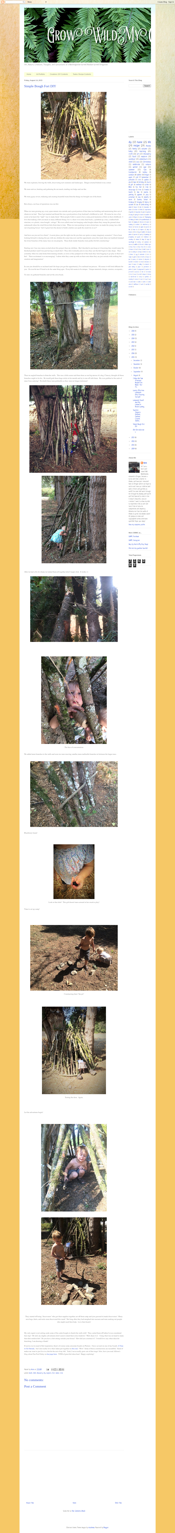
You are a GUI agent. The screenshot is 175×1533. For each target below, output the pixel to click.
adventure (143, 159)
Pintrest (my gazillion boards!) (138, 548)
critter (136, 209)
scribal (147, 185)
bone (130, 222)
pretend (131, 272)
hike (138, 192)
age (144, 167)
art (138, 154)
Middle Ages (148, 244)
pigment (139, 195)
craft (131, 154)
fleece (130, 227)
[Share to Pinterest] (63, 1369)
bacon (135, 207)
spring (136, 215)
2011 (133, 445)
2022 (133, 346)
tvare (141, 279)
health (131, 192)
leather (136, 262)
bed (136, 249)
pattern (149, 212)
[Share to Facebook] (60, 1369)
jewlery (134, 259)
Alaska (148, 146)
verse (130, 244)
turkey (139, 242)
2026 (133, 331)
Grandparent (133, 172)
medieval (139, 185)
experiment (148, 209)
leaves (130, 232)
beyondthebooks (144, 219)
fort (53, 1373)
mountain (138, 212)
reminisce (146, 237)
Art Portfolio (40, 74)
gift (132, 185)
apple (130, 177)
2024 (133, 339)
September (137, 372)
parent (136, 234)
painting (131, 195)
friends (146, 190)
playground (141, 269)
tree (61, 1373)
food (134, 156)
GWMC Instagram (134, 540)
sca (137, 162)
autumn (144, 149)
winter (135, 167)
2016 (133, 353)
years (130, 217)
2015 (133, 357)
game (142, 227)
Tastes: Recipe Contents (82, 74)
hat (129, 229)
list (135, 232)
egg (136, 254)
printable (132, 180)
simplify (146, 197)
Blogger (106, 1528)
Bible (130, 187)
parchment (146, 267)
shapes (144, 274)
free (139, 190)
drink (141, 209)
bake (134, 182)
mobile (143, 232)
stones (136, 279)
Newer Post (30, 1503)
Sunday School (142, 200)
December (137, 361)
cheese (142, 222)
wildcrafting (145, 205)
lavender (131, 262)
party (141, 234)
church (149, 182)
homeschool (145, 177)
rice (131, 274)
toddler (139, 175)
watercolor (133, 282)
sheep (149, 274)
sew (139, 197)
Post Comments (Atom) (78, 1511)
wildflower (136, 284)
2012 (133, 441)
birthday (141, 182)
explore (48, 1373)
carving (139, 252)
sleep (140, 277)
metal (142, 262)
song (131, 215)
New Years (133, 247)
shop (143, 239)
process (137, 272)
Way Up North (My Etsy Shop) (138, 544)
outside (131, 205)
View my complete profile (137, 525)
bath (137, 219)
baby (130, 151)
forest (136, 227)
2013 (133, 438)
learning (142, 151)
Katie (145, 463)
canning (134, 252)
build (30, 1373)
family (134, 149)
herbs (143, 257)
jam (129, 259)
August (136, 375)
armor (149, 247)
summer (132, 170)
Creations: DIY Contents (59, 74)
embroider (142, 254)
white (144, 282)
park (144, 212)
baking (131, 219)
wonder (147, 215)
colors (130, 209)
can (129, 252)
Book (135, 217)
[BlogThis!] (55, 1369)
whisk (139, 282)
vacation (146, 242)
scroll (139, 274)
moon (130, 264)
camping (135, 222)
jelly (148, 229)
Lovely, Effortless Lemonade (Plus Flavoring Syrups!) (138, 394)
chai (140, 207)
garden (132, 212)
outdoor (132, 159)
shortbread (133, 277)
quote (138, 237)
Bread (141, 244)
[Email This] (52, 1369)
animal (130, 207)
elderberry (146, 224)
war (150, 279)
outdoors (131, 175)
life (149, 142)
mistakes (147, 262)
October (136, 368)
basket (132, 249)
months (146, 192)
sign (148, 239)
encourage (132, 190)
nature (148, 164)
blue (140, 249)
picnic (135, 269)
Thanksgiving (148, 217)
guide (134, 257)
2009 (133, 449)
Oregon (146, 175)
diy (44, 1373)
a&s (130, 182)
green (147, 227)
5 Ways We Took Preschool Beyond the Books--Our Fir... (138, 383)
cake (148, 249)
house (147, 257)
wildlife (136, 244)
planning (147, 234)
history (147, 202)
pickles (130, 269)
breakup (131, 202)
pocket (147, 269)
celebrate (136, 164)
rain (142, 272)
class (150, 252)
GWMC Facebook (134, 537)
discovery (40, 1373)
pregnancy (131, 237)
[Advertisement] (73, 1475)
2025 (133, 335)
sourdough (131, 242)
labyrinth (147, 259)
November (137, 364)
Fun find (139, 187)
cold (137, 177)
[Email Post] (48, 1370)
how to (135, 229)
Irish (146, 187)
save (135, 274)
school (137, 239)
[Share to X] (57, 1369)
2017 (133, 350)
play (147, 195)
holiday (145, 172)
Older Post (118, 1503)
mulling (140, 264)
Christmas (147, 162)
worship (147, 284)
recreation (148, 272)
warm (130, 200)
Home (29, 74)
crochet (137, 224)
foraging (139, 202)
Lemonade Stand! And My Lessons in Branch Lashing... (139, 403)
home (57, 1373)
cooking (130, 224)
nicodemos (91, 1528)
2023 (133, 342)
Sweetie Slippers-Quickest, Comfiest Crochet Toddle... (137, 415)
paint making (132, 267)
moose (134, 264)
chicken (145, 252)
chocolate (146, 207)
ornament (146, 264)
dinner (131, 254)
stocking (131, 279)
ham (139, 257)
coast (147, 222)
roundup (131, 239)
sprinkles (147, 277)
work (142, 284)
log (139, 232)
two (146, 279)
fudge (130, 257)
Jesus (140, 217)
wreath (130, 287)
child (34, 1373)
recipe (136, 145)
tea (137, 205)
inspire (142, 229)
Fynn (145, 170)
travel (141, 215)
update (146, 180)
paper (139, 267)
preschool (132, 197)
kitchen (140, 259)
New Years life (142, 247)
